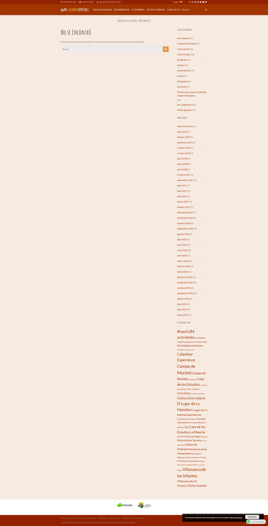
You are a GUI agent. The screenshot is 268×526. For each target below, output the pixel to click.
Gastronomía (183, 422)
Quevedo (194, 461)
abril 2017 (182, 196)
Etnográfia (182, 59)
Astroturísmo (156, 9)
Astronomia (189, 350)
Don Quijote (197, 398)
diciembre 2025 (184, 126)
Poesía (203, 457)
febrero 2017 (183, 207)
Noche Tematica (193, 440)
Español (176, 2)
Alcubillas (180, 350)
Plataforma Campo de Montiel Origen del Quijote (191, 94)
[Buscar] (206, 9)
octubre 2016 (183, 223)
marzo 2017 (183, 201)
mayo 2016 (182, 250)
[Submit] (165, 49)
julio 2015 (182, 304)
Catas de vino (183, 49)
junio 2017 (182, 191)
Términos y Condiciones (133, 518)
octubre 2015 (183, 288)
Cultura (182, 398)
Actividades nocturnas (190, 345)
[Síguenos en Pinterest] (200, 2)
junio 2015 (182, 309)
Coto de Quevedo (197, 394)
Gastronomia (183, 70)
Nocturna (181, 86)
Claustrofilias (183, 54)
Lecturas (203, 437)
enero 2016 (182, 271)
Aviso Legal (114, 518)
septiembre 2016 (185, 228)
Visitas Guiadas (197, 485)
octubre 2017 (183, 174)
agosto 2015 (183, 298)
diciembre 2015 (184, 277)
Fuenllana (201, 418)
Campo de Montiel (186, 43)
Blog (185, 9)
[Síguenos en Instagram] (192, 2)
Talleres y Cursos (198, 465)
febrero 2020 (183, 137)
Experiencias (122, 9)
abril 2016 (182, 255)
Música (181, 440)
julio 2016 (182, 239)
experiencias (194, 414)
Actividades (183, 38)
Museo (180, 76)
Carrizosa (192, 379)
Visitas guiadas (102, 9)
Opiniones (91, 518)
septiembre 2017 (185, 180)
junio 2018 (182, 158)
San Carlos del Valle (184, 465)
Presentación (183, 461)
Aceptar (252, 517)
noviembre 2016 (185, 217)
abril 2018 (182, 169)
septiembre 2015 (185, 293)
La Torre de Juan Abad (188, 436)
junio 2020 (182, 131)
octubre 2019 (183, 147)
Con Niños (138, 9)
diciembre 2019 (184, 142)
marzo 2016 (183, 261)
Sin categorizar (184, 104)
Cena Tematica (192, 389)
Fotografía (192, 419)
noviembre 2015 (185, 282)
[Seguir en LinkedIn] (203, 2)
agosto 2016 (183, 234)
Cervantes (184, 393)
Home (63, 518)
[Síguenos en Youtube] (206, 2)
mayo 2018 (182, 164)
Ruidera (202, 461)
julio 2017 (182, 185)
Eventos (181, 65)
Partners (102, 518)
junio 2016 (182, 244)
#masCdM (185, 331)
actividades (186, 337)
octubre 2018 (183, 153)
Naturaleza (182, 81)
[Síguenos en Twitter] (195, 2)
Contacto (173, 9)
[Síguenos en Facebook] (190, 2)
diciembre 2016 (184, 212)
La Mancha (197, 432)
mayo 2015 (182, 314)
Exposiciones (183, 419)
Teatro (179, 470)
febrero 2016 (183, 266)
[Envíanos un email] (198, 2)
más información (236, 518)
